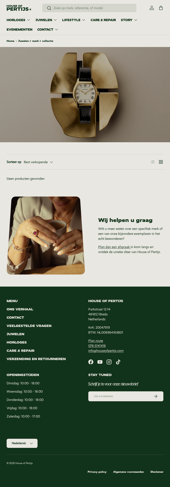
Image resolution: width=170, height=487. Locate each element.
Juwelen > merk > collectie (35, 41)
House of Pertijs (24, 463)
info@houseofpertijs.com (106, 351)
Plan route (95, 341)
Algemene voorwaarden (128, 471)
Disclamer (157, 471)
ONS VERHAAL (20, 309)
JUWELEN (15, 334)
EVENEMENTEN (19, 29)
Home (10, 41)
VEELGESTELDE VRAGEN (29, 326)
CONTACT (15, 317)
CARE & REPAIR (103, 20)
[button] (160, 7)
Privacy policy (97, 471)
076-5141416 (97, 346)
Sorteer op (14, 162)
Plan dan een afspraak (114, 247)
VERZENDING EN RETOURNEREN (36, 359)
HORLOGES (17, 342)
